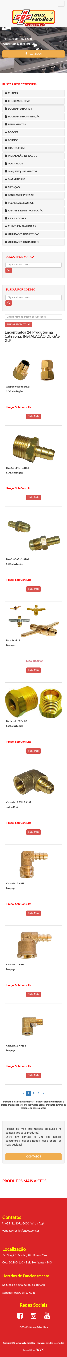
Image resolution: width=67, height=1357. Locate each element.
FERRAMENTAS (16, 124)
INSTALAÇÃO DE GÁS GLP (22, 156)
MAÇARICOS (15, 163)
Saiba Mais (33, 416)
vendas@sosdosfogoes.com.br (20, 1230)
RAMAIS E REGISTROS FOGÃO (25, 210)
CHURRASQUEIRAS (18, 101)
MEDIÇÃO (13, 187)
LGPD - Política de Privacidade (33, 1327)
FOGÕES (12, 132)
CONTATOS (33, 1156)
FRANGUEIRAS (16, 148)
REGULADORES (16, 218)
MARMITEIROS (16, 179)
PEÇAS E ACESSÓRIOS (20, 203)
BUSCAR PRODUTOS (17, 325)
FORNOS (12, 140)
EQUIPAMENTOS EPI (19, 109)
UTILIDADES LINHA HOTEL (23, 242)
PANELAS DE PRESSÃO (20, 195)
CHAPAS (12, 93)
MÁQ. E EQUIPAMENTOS (22, 171)
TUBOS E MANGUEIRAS (21, 226)
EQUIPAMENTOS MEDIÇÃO (23, 116)
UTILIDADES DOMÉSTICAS (23, 234)
